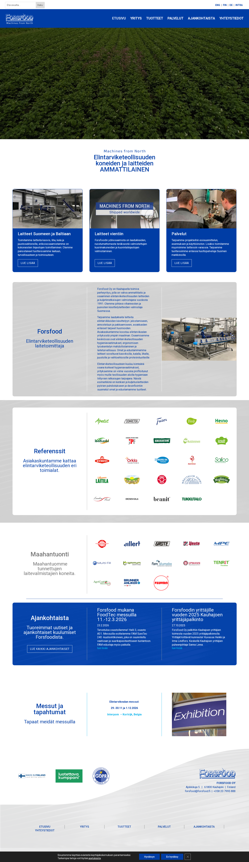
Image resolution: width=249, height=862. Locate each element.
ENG (217, 5)
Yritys (136, 18)
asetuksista (94, 858)
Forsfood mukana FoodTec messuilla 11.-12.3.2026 (117, 614)
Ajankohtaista (201, 18)
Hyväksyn (149, 856)
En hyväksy (172, 856)
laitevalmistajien (41, 573)
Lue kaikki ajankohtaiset (49, 649)
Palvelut (175, 18)
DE (231, 5)
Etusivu (119, 18)
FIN (225, 5)
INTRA (239, 5)
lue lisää (102, 648)
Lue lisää (28, 263)
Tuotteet (154, 18)
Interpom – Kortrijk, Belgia (124, 714)
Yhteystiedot (231, 18)
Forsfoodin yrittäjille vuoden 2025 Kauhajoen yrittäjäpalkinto (197, 614)
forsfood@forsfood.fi (197, 791)
